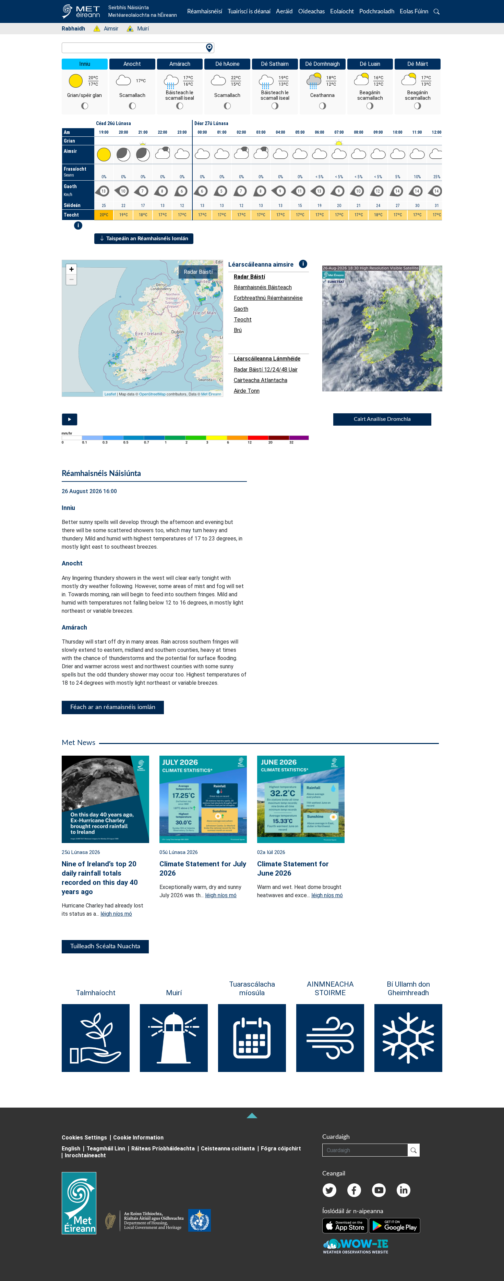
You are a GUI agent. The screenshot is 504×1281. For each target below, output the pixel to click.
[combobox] (138, 47)
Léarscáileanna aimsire (260, 264)
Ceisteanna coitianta (228, 1148)
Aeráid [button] (284, 11)
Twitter (329, 1190)
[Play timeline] (69, 419)
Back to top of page (252, 1115)
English (71, 1148)
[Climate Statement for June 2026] (301, 798)
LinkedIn (403, 1190)
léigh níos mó (116, 914)
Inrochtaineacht (85, 1155)
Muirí (139, 28)
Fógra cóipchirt (281, 1148)
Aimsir (107, 28)
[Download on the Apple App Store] (345, 1225)
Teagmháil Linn (105, 1148)
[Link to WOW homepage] (355, 1246)
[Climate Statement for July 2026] (203, 798)
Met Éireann (211, 393)
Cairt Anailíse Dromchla (382, 419)
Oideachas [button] (311, 11)
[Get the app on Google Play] (394, 1225)
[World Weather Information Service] (199, 1221)
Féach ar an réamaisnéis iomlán (112, 707)
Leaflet (110, 393)
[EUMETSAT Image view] (388, 328)
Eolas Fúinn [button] (414, 11)
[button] (436, 11)
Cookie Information (138, 1137)
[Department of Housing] (146, 1221)
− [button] (71, 279)
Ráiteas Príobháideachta (163, 1148)
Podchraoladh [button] (376, 11)
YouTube (379, 1190)
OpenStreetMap (152, 393)
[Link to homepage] (83, 1203)
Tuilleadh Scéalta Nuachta (105, 946)
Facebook (354, 1190)
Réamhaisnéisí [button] (204, 11)
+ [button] (71, 269)
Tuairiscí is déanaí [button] (249, 11)
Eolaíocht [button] (342, 11)
